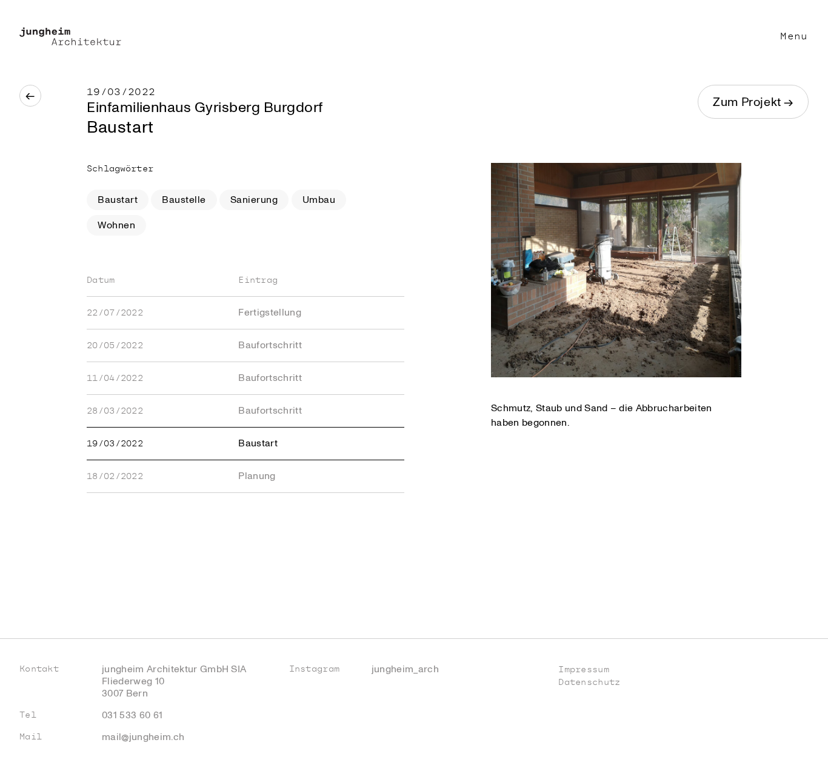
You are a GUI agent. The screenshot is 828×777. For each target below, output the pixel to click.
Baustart (118, 200)
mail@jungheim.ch (143, 737)
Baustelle (183, 200)
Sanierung (254, 200)
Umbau (318, 200)
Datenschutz (589, 682)
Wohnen (116, 225)
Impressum (583, 669)
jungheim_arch (405, 669)
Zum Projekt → (753, 102)
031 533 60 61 (132, 715)
